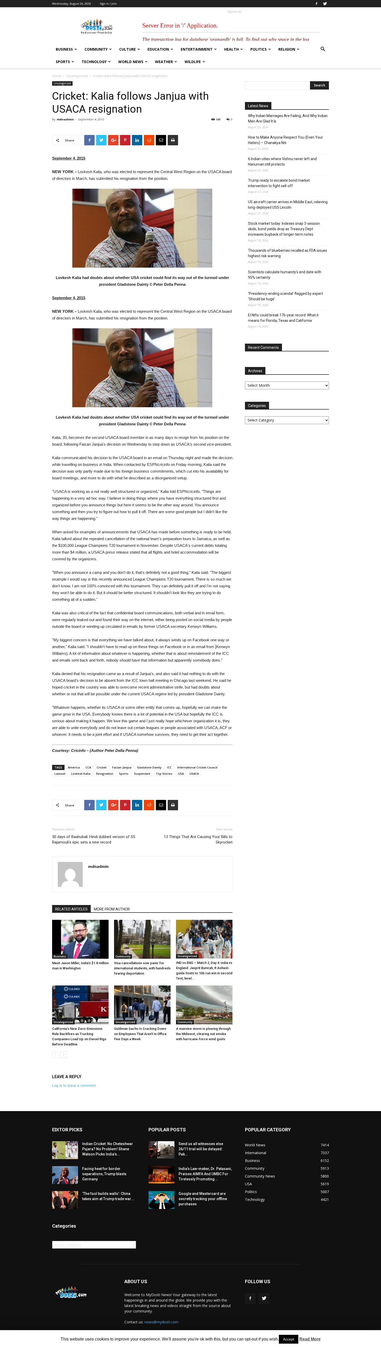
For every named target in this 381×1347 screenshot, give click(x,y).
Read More (310, 1339)
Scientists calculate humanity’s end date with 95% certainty (284, 275)
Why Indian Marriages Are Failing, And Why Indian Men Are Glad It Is (288, 118)
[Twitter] (325, 3)
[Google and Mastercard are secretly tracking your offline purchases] (161, 1200)
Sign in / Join (108, 3)
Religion (286, 49)
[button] (322, 49)
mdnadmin (65, 119)
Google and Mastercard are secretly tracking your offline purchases (203, 1199)
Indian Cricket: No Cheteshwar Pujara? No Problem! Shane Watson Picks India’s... (107, 1149)
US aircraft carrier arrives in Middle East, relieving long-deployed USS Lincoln (288, 204)
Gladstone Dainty (149, 767)
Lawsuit (59, 773)
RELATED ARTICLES (71, 909)
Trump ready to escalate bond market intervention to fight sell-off (279, 183)
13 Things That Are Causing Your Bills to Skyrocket (198, 839)
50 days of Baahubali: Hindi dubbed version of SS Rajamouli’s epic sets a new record (93, 839)
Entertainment (197, 49)
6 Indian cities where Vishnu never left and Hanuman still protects (282, 161)
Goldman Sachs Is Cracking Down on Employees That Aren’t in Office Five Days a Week (140, 1034)
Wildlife (193, 61)
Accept (288, 1339)
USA (181, 773)
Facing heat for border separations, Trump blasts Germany (104, 1174)
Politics (258, 49)
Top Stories (164, 773)
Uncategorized (77, 76)
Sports (63, 61)
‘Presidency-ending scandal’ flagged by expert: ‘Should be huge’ (286, 296)
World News (130, 61)
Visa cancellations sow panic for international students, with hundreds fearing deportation (142, 968)
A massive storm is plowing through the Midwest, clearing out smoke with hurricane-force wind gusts (203, 1034)
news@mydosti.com (161, 1321)
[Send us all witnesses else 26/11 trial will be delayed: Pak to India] (161, 1149)
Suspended (142, 773)
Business (64, 49)
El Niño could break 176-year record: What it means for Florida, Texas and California (283, 318)
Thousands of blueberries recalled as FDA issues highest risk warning (287, 253)
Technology (94, 61)
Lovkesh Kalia (80, 773)
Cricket (102, 767)
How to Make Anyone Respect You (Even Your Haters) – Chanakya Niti (285, 140)
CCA (88, 767)
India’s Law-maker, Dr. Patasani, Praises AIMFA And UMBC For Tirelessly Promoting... (205, 1174)
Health (231, 49)
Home (56, 76)
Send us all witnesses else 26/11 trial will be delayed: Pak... (201, 1149)
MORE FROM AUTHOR (112, 909)
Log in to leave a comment (74, 1085)
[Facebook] (316, 3)
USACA (194, 773)
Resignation (104, 773)
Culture (127, 49)
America (74, 767)
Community (96, 49)
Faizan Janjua (121, 767)
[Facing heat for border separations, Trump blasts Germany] (65, 1175)
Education (158, 49)
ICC (169, 767)
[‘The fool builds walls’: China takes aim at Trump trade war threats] (65, 1200)
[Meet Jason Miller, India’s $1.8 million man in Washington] (80, 939)
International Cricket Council (197, 767)
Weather (164, 61)
